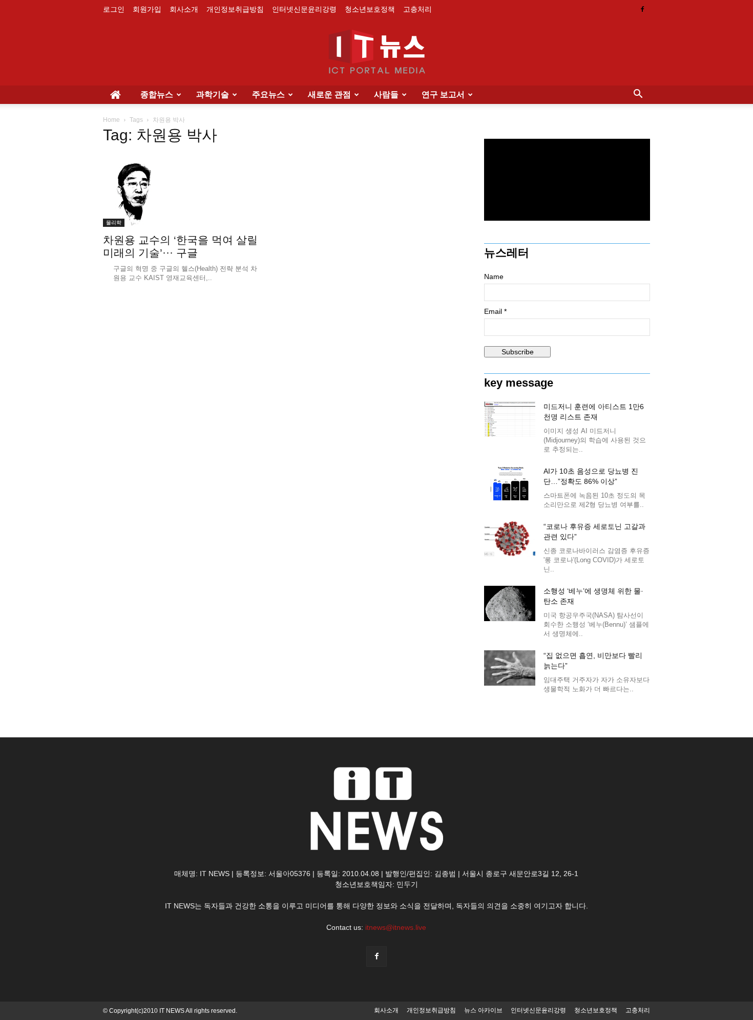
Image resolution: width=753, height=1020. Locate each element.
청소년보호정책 (370, 9)
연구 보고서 (443, 94)
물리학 (113, 222)
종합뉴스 (156, 94)
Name (494, 276)
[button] (637, 94)
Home (111, 119)
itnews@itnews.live (395, 927)
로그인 (113, 9)
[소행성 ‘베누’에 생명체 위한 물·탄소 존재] (509, 603)
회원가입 (147, 9)
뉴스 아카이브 (483, 1010)
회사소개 (184, 9)
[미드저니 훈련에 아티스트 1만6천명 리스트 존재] (509, 419)
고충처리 (417, 9)
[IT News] (376, 53)
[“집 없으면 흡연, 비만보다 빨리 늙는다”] (509, 668)
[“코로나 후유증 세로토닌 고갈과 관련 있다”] (509, 539)
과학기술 (212, 94)
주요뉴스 (268, 94)
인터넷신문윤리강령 (304, 9)
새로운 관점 (329, 94)
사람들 (386, 94)
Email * (495, 311)
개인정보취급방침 (235, 9)
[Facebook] (642, 9)
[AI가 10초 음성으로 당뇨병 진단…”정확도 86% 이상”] (509, 483)
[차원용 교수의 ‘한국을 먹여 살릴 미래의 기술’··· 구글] (186, 191)
